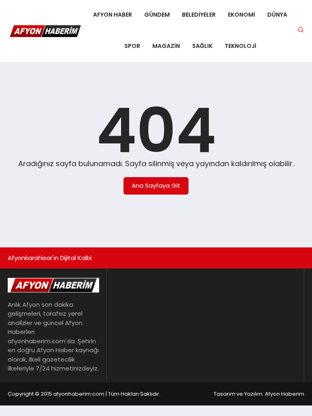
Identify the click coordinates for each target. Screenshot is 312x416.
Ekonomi (241, 15)
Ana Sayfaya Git (156, 185)
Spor (132, 46)
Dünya (277, 15)
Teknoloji (240, 46)
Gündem (157, 15)
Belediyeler (199, 15)
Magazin (166, 46)
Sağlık (202, 46)
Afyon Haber (112, 15)
